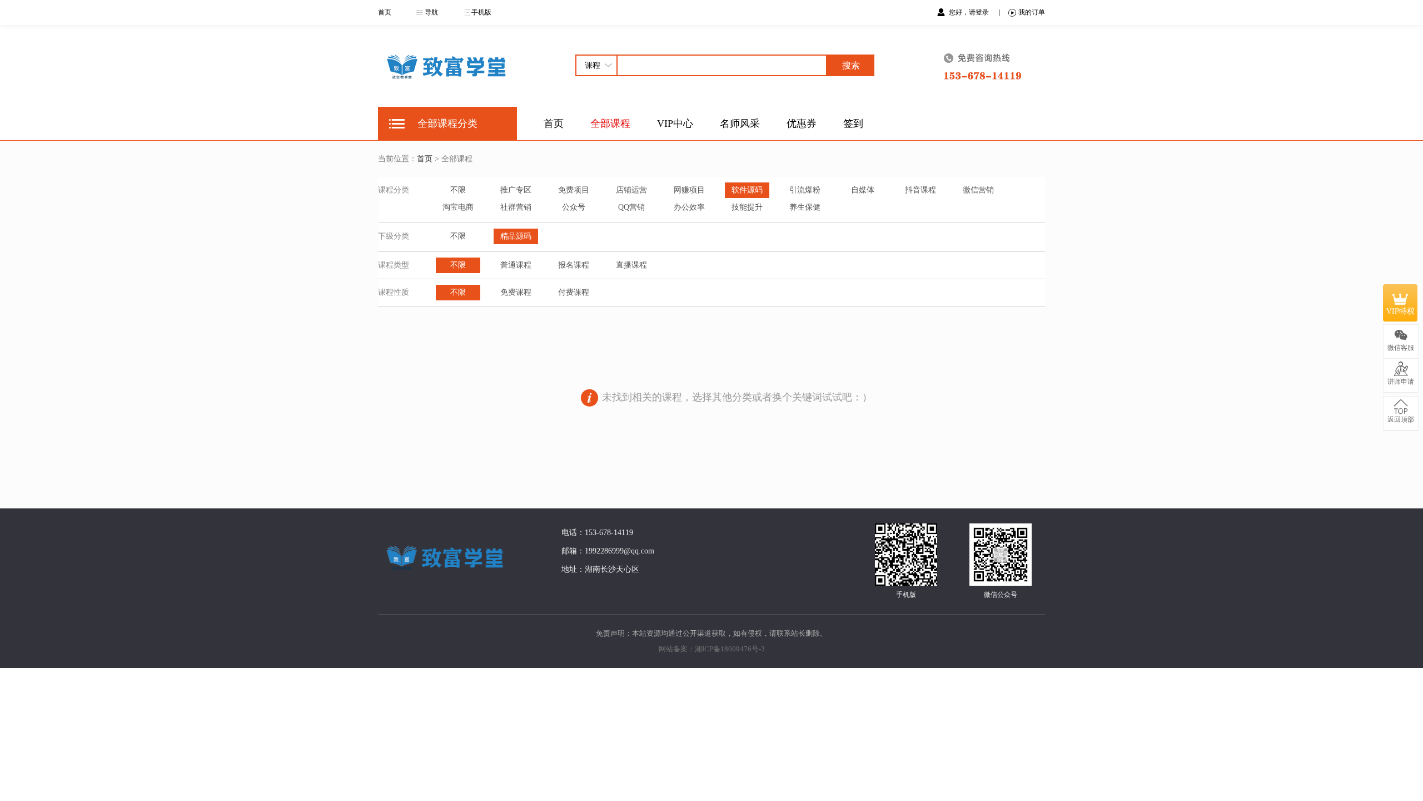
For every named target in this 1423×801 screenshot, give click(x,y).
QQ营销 (631, 207)
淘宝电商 (458, 207)
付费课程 (573, 292)
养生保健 (804, 207)
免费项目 (573, 190)
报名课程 (573, 265)
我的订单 (1031, 12)
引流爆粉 (804, 190)
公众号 (573, 207)
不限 (458, 190)
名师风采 (740, 123)
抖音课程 (920, 190)
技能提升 (747, 207)
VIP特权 (1400, 311)
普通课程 (515, 265)
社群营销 (515, 207)
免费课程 (515, 292)
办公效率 (689, 207)
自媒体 (862, 190)
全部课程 (610, 123)
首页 (384, 12)
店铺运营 (631, 190)
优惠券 (802, 123)
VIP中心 (675, 123)
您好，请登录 (970, 12)
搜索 (851, 65)
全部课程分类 (447, 123)
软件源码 (747, 190)
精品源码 (515, 236)
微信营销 (978, 190)
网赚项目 (689, 190)
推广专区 (515, 190)
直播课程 (631, 265)
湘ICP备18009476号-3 (730, 649)
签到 (853, 123)
